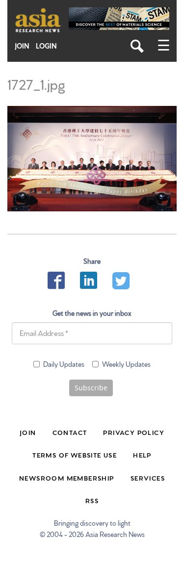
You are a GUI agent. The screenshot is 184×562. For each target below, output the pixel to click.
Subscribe (91, 387)
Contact (70, 432)
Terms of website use (74, 455)
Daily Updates (63, 363)
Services (148, 478)
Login (46, 46)
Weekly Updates (126, 363)
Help (142, 455)
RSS (92, 500)
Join (22, 46)
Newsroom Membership (66, 478)
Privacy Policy (133, 432)
